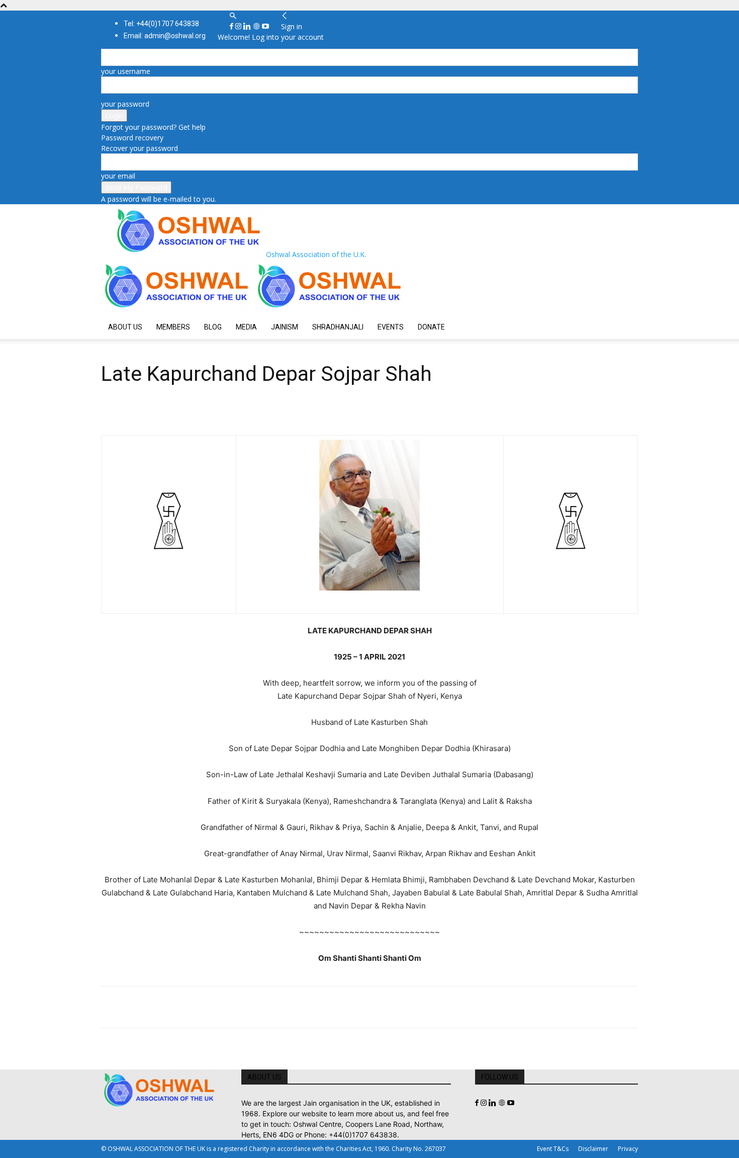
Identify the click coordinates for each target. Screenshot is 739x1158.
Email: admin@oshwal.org (165, 36)
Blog (213, 327)
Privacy (628, 1148)
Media (246, 327)
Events (391, 327)
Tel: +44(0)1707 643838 (161, 24)
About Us (125, 327)
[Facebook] (232, 26)
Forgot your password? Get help (153, 127)
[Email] (204, 1007)
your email (118, 176)
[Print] (227, 1007)
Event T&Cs (553, 1148)
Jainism (284, 327)
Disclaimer (593, 1148)
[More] (250, 1007)
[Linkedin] (248, 26)
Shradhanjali (337, 327)
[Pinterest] (157, 1007)
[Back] (284, 16)
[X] (134, 1007)
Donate (431, 327)
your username (125, 71)
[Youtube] (265, 26)
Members (173, 327)
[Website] (257, 26)
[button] (233, 16)
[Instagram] (239, 26)
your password (125, 104)
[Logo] (177, 309)
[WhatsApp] (180, 1007)
